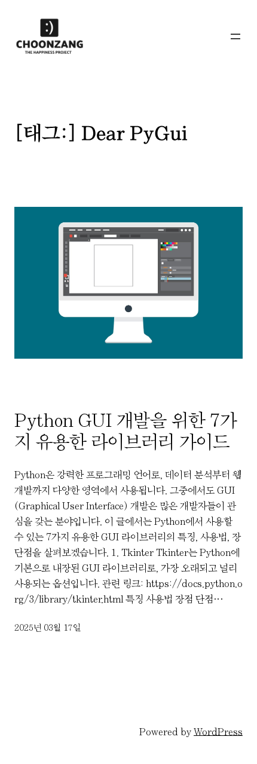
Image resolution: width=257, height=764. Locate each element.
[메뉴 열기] (235, 36)
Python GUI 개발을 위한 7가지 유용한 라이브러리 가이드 (125, 431)
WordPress (218, 732)
